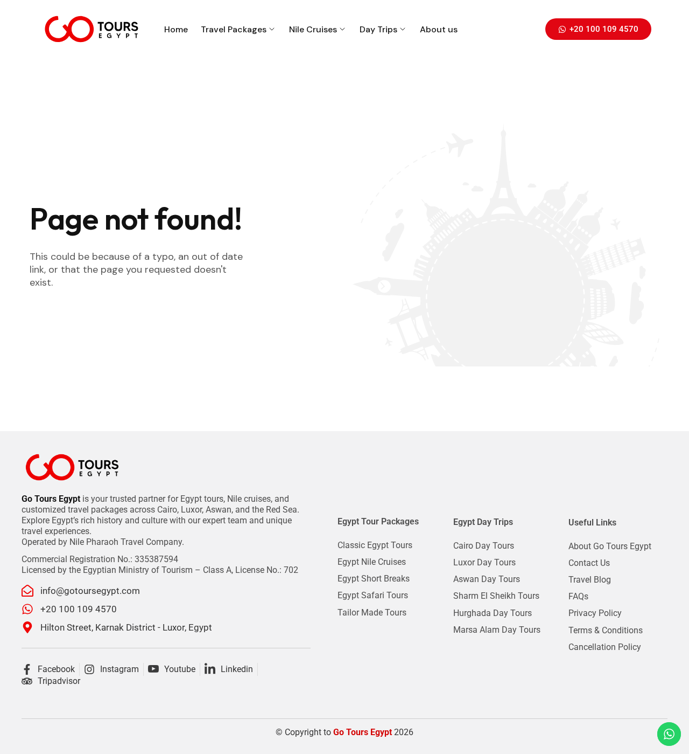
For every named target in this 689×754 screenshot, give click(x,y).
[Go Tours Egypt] (91, 29)
